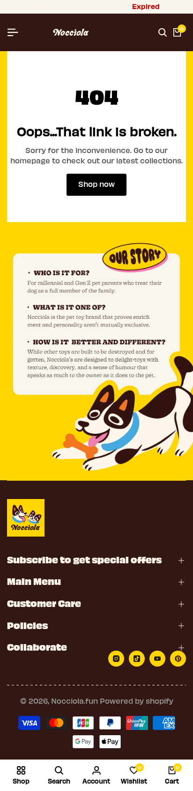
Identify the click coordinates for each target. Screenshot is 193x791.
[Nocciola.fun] (70, 32)
